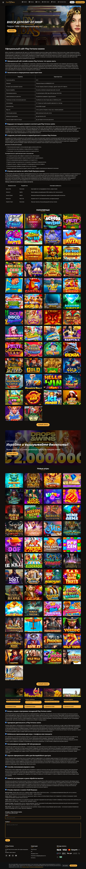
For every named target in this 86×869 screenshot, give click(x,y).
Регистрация (80, 2)
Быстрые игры (62, 2)
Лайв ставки (46, 2)
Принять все (73, 865)
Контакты (33, 857)
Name (6, 815)
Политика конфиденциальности (38, 855)
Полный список (43, 424)
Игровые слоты (34, 853)
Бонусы (32, 2)
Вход (72, 2)
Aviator (54, 2)
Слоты (38, 2)
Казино (25, 2)
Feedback (7, 821)
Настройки (65, 865)
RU (31, 851)
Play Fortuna (34, 849)
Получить (12, 30)
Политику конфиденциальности (36, 866)
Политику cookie (25, 866)
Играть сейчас (12, 453)
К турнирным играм (11, 706)
